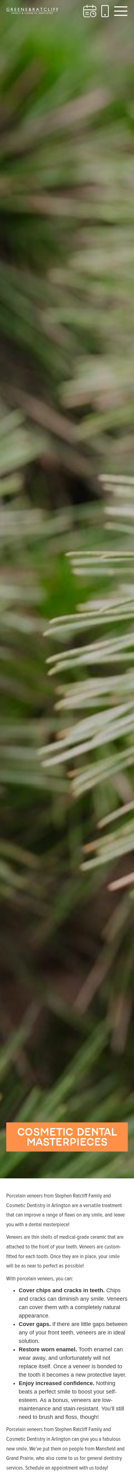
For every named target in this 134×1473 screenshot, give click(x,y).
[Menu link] (121, 11)
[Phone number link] (105, 11)
